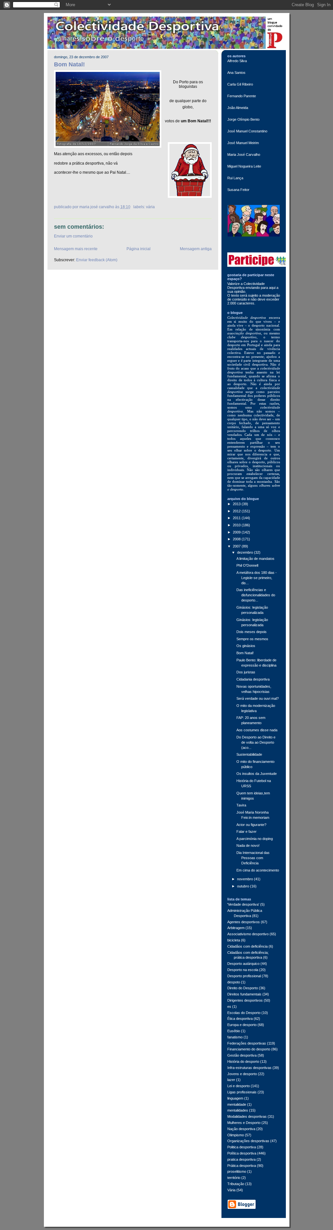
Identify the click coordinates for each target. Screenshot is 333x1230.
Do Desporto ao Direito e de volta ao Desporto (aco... (255, 742)
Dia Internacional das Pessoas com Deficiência (253, 858)
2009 (237, 532)
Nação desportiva (241, 1129)
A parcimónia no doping (254, 839)
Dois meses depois (251, 632)
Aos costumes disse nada (256, 730)
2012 (237, 511)
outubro (243, 886)
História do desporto (243, 1061)
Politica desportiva (241, 1147)
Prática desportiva (241, 1166)
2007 (237, 546)
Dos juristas (245, 672)
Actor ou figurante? (251, 825)
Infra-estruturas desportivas (249, 1068)
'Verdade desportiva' (243, 904)
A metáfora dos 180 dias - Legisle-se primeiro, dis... (256, 578)
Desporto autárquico (243, 964)
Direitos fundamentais (244, 994)
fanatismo (235, 1037)
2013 (237, 504)
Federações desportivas (246, 1043)
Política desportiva (241, 1153)
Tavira (241, 805)
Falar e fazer (246, 831)
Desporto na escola (242, 970)
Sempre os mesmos (252, 639)
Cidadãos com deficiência (247, 946)
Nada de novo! (248, 845)
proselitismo (236, 1171)
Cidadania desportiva (253, 679)
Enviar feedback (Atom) (96, 260)
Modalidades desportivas (247, 1116)
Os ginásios (245, 646)
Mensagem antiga (196, 249)
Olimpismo (235, 1135)
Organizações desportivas (248, 1141)
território (233, 1178)
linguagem (235, 1098)
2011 (237, 518)
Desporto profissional (244, 976)
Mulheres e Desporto (243, 1123)
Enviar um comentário (73, 236)
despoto (233, 982)
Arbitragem (236, 928)
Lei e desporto (238, 1086)
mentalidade (236, 1104)
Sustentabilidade (249, 754)
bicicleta (233, 940)
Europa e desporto (242, 1025)
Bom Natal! (69, 64)
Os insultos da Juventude (256, 774)
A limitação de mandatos (255, 559)
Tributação (235, 1184)
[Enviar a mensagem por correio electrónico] (132, 207)
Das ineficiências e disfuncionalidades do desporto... (255, 595)
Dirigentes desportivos (245, 1000)
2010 (237, 525)
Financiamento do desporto (248, 1049)
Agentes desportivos (243, 922)
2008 (237, 539)
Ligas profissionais (242, 1092)
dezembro (245, 552)
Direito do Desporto (242, 988)
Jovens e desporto (242, 1074)
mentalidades (237, 1110)
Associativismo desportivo (248, 934)
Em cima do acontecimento (257, 870)
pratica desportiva (241, 1159)
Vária (150, 207)
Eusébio (233, 1031)
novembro (245, 879)
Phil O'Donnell (247, 565)
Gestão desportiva (242, 1055)
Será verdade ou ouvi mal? (257, 698)
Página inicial (139, 249)
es (229, 1006)
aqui (272, 288)
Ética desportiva (240, 1018)
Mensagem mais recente (76, 249)
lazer (231, 1080)
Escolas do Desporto (243, 1013)
